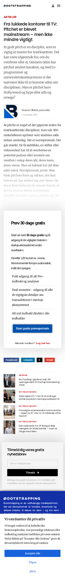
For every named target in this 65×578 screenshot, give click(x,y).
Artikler (10, 17)
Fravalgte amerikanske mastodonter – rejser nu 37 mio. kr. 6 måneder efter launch (40, 413)
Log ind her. (43, 343)
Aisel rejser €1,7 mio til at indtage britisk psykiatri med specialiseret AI (39, 397)
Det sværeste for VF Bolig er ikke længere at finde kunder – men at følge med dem (38, 428)
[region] (32, 546)
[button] (58, 5)
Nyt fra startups (27, 392)
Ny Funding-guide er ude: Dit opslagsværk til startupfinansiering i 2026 (39, 382)
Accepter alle (32, 553)
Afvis (32, 571)
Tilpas (32, 562)
